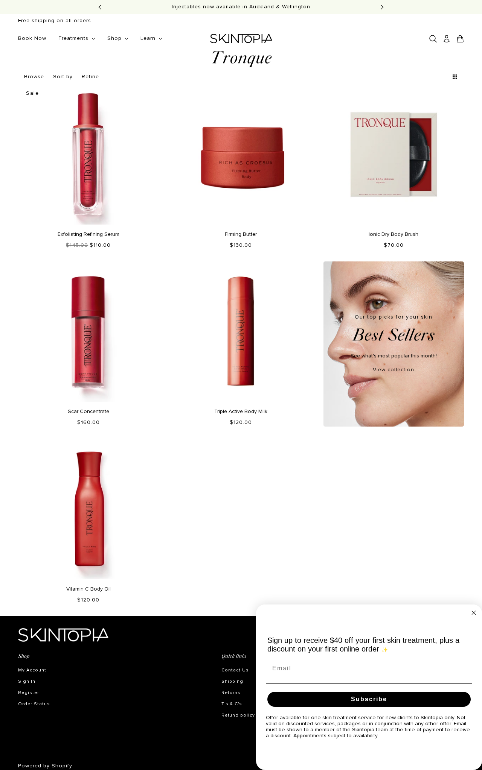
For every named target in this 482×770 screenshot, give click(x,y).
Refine (90, 76)
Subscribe (369, 699)
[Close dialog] (473, 612)
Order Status (34, 704)
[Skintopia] (241, 38)
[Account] (446, 39)
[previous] (100, 7)
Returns (231, 693)
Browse (34, 76)
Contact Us (235, 670)
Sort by (63, 76)
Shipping (232, 681)
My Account (32, 670)
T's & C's (231, 704)
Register (28, 693)
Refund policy (238, 715)
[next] (382, 7)
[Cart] (460, 39)
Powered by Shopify (45, 765)
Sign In (26, 681)
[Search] (433, 39)
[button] (441, 76)
